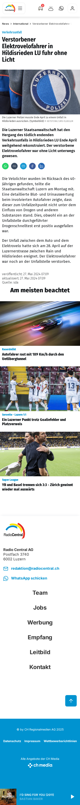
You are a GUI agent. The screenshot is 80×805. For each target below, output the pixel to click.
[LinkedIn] (41, 166)
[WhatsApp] (5, 166)
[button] (61, 8)
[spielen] (72, 797)
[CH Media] (40, 765)
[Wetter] (51, 8)
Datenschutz (12, 741)
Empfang (40, 637)
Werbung (40, 622)
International (20, 23)
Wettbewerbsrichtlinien (60, 741)
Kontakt (39, 667)
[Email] (23, 166)
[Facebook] (32, 166)
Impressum (32, 741)
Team (40, 592)
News (5, 23)
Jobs (40, 607)
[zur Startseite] (10, 8)
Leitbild (40, 652)
